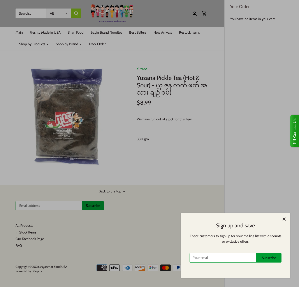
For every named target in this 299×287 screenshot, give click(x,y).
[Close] (284, 219)
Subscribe (269, 258)
